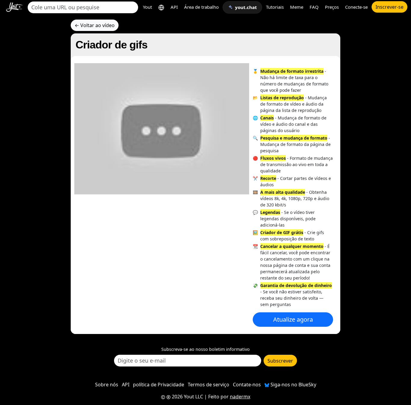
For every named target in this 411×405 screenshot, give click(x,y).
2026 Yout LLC (187, 396)
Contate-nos (247, 384)
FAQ (314, 7)
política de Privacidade (158, 384)
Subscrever (280, 360)
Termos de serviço (208, 384)
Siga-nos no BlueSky (292, 384)
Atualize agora (293, 319)
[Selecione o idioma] (161, 7)
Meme (296, 7)
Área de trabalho (201, 7)
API (174, 7)
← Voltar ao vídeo (95, 25)
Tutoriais (275, 7)
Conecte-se (356, 7)
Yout (147, 7)
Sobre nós (106, 384)
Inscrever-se (389, 7)
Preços (332, 7)
